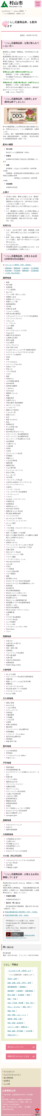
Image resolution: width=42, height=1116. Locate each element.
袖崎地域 (25, 271)
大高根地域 (35, 271)
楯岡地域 (8, 268)
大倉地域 (25, 268)
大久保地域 (35, 268)
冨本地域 (8, 271)
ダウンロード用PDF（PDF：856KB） (18, 265)
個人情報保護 (8, 1078)
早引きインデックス (16, 1047)
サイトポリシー (9, 1071)
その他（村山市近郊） (13, 273)
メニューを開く (38, 4)
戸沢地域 (17, 271)
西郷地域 (17, 268)
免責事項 (7, 1081)
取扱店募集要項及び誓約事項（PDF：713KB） (21, 912)
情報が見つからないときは (18, 1056)
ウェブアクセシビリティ (12, 1074)
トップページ (6, 11)
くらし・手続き (19, 11)
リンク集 (7, 1084)
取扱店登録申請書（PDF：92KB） (17, 915)
